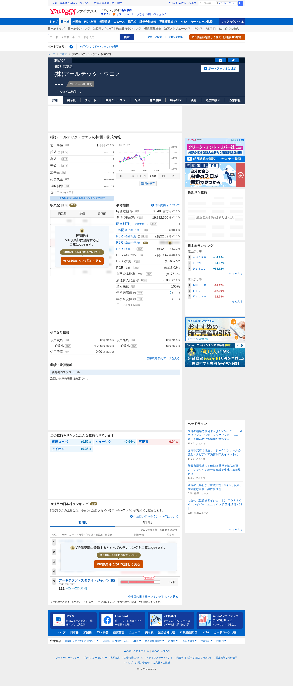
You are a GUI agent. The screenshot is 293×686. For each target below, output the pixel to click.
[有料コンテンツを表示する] (170, 242)
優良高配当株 (152, 28)
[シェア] (220, 60)
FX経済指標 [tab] (188, 641)
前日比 (83, 522)
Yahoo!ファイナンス (136, 650)
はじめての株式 (229, 28)
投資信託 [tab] (205, 641)
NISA (184, 21)
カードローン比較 (201, 21)
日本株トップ (56, 28)
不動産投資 (166, 21)
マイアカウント (231, 21)
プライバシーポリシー (68, 657)
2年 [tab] (174, 176)
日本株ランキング (79, 28)
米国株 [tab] (171, 641)
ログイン (106, 14)
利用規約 (115, 657)
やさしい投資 (154, 37)
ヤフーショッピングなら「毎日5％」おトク (141, 14)
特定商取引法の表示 (226, 657)
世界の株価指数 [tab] (153, 641)
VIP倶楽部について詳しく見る (82, 260)
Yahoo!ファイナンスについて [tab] (80, 641)
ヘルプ (192, 3)
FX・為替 (90, 21)
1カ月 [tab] (143, 176)
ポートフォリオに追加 (222, 68)
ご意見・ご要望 (161, 662)
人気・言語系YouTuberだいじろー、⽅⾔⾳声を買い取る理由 (87, 3)
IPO (196, 28)
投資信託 (104, 21)
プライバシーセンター (95, 657)
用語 (67, 145)
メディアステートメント (159, 657)
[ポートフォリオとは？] (71, 46)
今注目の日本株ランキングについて (156, 516)
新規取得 (126, 10)
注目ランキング (103, 28)
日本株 (65, 21)
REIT (209, 28)
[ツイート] (233, 60)
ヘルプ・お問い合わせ (137, 662)
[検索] (240, 3)
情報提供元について (167, 205)
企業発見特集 (175, 37)
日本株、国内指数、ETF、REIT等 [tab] (120, 641)
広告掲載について (133, 657)
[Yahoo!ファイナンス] (73, 9)
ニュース (119, 21)
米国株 (77, 21)
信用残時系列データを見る (163, 358)
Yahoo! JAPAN (177, 3)
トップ (53, 21)
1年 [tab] (164, 176)
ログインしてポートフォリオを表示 (99, 46)
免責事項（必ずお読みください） (194, 657)
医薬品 (68, 66)
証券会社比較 (148, 21)
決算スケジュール (175, 28)
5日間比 (147, 522)
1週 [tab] (132, 176)
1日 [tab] (122, 176)
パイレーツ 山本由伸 (228, 3)
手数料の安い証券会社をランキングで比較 (82, 198)
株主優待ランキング (128, 28)
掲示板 (132, 21)
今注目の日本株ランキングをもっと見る (153, 596)
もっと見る (236, 273)
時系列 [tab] (220, 641)
